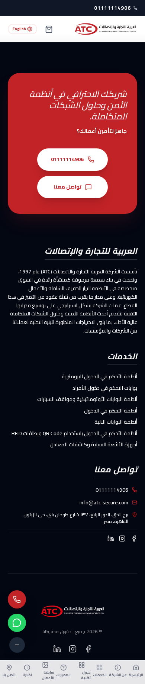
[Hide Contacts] (17, 645)
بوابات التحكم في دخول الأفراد (104, 388)
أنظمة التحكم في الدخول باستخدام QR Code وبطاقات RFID (74, 433)
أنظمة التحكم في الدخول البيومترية (99, 376)
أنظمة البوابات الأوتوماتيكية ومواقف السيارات (87, 399)
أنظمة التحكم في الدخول (110, 410)
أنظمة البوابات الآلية (115, 422)
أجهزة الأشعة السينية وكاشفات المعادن (93, 444)
